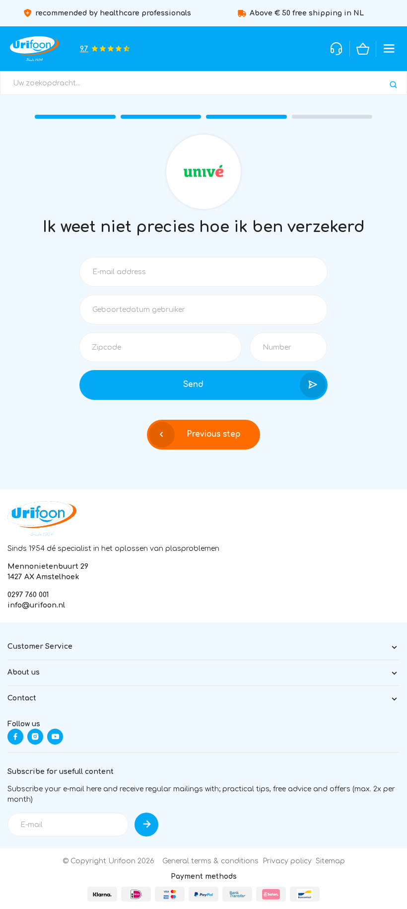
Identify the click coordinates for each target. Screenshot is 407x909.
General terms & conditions (210, 861)
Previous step (213, 434)
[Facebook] (15, 737)
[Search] (393, 84)
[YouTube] (55, 737)
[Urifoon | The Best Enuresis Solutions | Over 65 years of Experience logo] (41, 518)
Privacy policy (287, 861)
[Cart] (363, 49)
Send (193, 384)
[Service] (336, 49)
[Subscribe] (146, 824)
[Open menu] (389, 48)
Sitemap (330, 861)
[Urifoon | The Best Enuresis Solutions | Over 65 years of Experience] (34, 48)
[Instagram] (35, 737)
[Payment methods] (102, 894)
